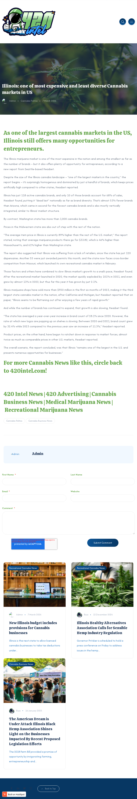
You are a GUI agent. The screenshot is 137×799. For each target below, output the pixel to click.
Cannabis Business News (40, 420)
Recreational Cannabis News (23, 568)
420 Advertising (67, 394)
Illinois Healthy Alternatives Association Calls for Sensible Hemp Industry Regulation (102, 628)
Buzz (86, 614)
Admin (12, 101)
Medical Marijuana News (78, 402)
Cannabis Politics (29, 101)
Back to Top (50, 788)
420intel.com (27, 371)
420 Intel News (23, 394)
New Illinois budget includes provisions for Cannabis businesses (33, 628)
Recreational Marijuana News (44, 410)
